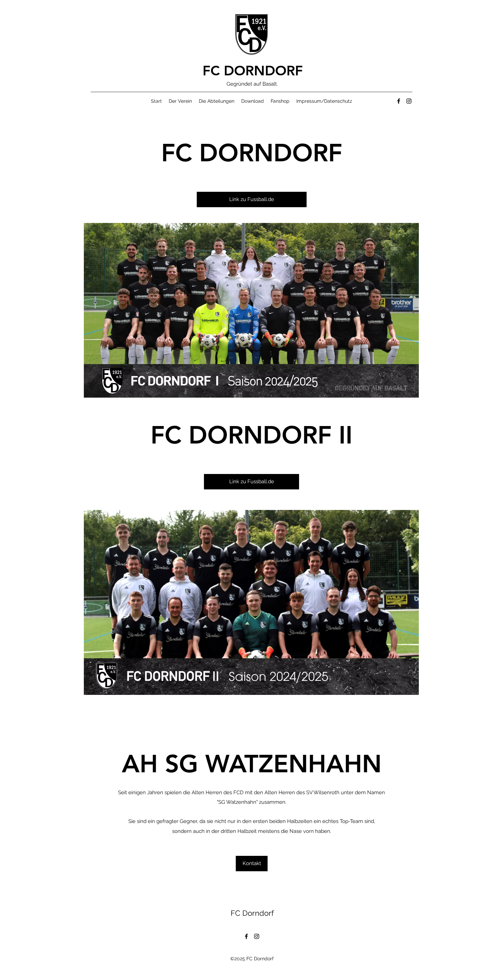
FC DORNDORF (253, 70)
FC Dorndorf (252, 913)
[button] (180, 101)
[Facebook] (398, 101)
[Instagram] (408, 101)
